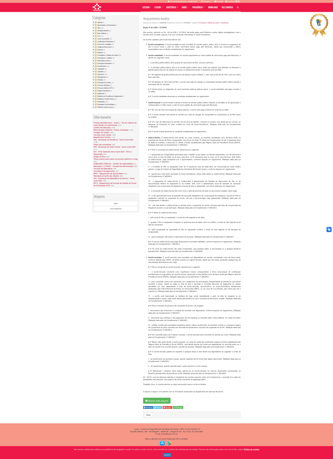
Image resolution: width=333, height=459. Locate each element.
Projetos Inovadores (104, 91)
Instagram (207, 1)
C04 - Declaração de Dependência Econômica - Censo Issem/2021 (114, 179)
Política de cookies (251, 449)
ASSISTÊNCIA (171, 7)
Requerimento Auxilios (102, 137)
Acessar (145, 7)
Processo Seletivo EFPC (106, 88)
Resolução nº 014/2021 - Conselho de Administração (113, 166)
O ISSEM (158, 7)
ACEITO (167, 455)
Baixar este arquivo (158, 400)
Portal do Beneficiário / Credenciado (183, 1)
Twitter (158, 407)
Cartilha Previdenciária (102, 127)
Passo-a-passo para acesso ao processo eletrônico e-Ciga (116, 159)
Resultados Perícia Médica (106, 104)
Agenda (100, 22)
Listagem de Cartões (101, 132)
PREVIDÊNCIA (197, 7)
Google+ (168, 407)
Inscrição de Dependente (103, 168)
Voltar (148, 415)
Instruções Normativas (105, 63)
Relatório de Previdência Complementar (110, 96)
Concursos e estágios (105, 44)
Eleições (101, 52)
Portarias (101, 80)
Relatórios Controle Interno (107, 99)
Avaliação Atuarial (104, 30)
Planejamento (102, 77)
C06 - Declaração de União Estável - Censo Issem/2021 (115, 147)
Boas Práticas (102, 33)
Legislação (102, 69)
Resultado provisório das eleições (106, 176)
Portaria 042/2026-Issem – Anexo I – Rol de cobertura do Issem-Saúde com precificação (115, 123)
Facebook (149, 407)
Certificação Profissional (106, 41)
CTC (100, 36)
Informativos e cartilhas (106, 58)
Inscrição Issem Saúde (102, 135)
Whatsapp (178, 407)
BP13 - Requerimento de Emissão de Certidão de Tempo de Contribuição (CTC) (115, 184)
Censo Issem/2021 (104, 39)
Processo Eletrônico (104, 85)
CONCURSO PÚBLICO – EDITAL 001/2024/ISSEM (113, 163)
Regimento (101, 93)
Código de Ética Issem (105, 47)
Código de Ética (100, 156)
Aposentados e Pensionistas (107, 25)
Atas (100, 28)
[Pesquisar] (238, 7)
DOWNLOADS (213, 7)
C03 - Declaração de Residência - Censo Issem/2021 (114, 139)
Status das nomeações (102, 144)
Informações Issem (104, 60)
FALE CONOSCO (227, 7)
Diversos (101, 50)
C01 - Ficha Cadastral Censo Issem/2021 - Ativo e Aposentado (113, 152)
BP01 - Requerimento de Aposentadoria (108, 173)
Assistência (224, 23)
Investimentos (103, 66)
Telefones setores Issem (106, 107)
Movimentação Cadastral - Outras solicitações (111, 130)
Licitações (101, 71)
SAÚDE (184, 7)
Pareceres (102, 74)
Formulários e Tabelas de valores (109, 55)
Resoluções (102, 101)
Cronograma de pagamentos (104, 171)
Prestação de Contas (105, 82)
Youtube (219, 1)
